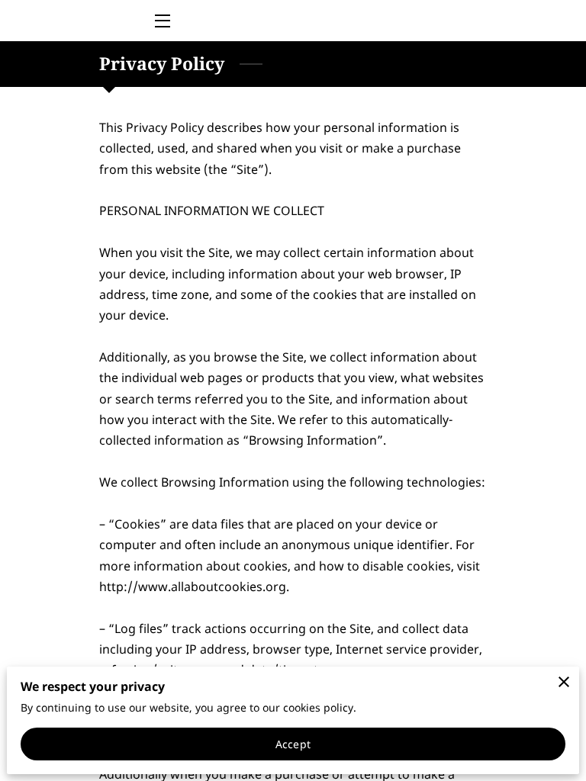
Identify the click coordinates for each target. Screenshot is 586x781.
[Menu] (161, 21)
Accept (293, 744)
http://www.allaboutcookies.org (192, 586)
